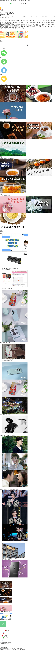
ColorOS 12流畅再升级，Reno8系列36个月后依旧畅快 (9, 359)
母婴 (14, 0)
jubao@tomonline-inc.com (21, 649)
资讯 (2, 0)
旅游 (11, 0)
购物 (28, 0)
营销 (15, 0)
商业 (18, 0)
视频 (19, 0)
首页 (0, 0)
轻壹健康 (1, 233)
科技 (29, 0)
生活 (13, 0)
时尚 (8, 0)
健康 (22, 0)
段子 (24, 0)
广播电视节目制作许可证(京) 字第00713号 (5, 643)
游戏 (10, 0)
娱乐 (4, 0)
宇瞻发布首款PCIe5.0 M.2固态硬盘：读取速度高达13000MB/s (10, 268)
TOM (2, 578)
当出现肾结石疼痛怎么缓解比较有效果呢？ (5, 232)
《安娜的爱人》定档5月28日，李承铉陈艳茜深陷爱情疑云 (7, 435)
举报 (0, 40)
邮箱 (17, 0)
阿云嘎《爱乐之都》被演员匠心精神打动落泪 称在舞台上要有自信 (9, 489)
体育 (6, 0)
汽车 (26, 0)
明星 (7, 0)
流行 (3, 0)
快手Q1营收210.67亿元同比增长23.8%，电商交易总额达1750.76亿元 (11, 558)
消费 (25, 0)
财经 (21, 0)
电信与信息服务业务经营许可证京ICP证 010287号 (6, 642)
